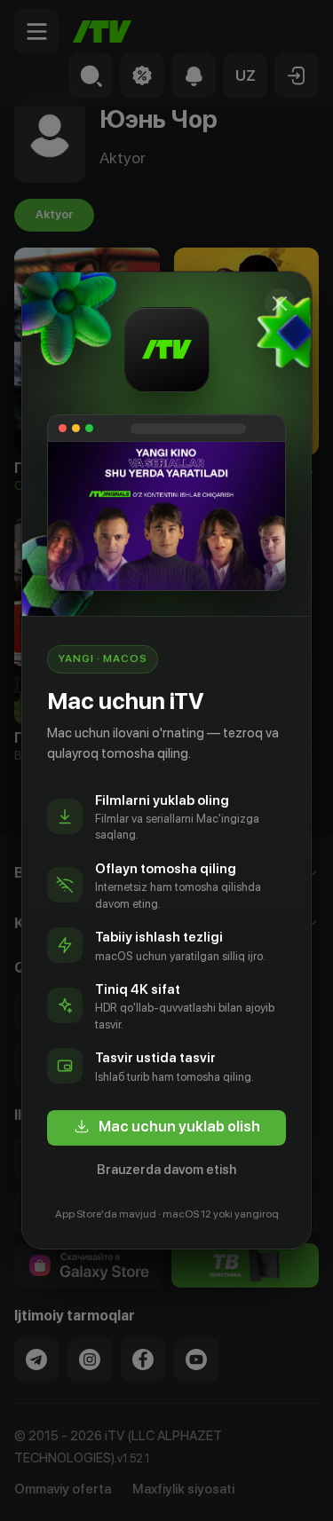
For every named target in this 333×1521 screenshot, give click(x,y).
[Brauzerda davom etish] (280, 303)
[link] (166, 1128)
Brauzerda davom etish (166, 1170)
